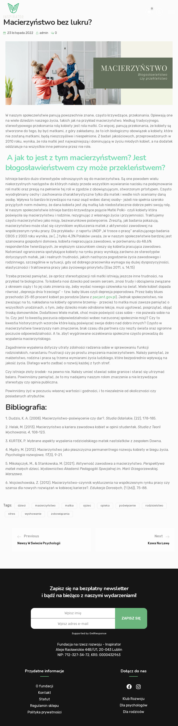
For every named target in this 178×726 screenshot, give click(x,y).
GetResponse (97, 633)
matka (69, 505)
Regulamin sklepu (44, 706)
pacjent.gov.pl (104, 297)
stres (11, 513)
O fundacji (44, 686)
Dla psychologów (133, 705)
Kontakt (44, 693)
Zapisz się (131, 618)
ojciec (87, 505)
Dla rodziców (133, 712)
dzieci (22, 505)
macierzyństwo (45, 505)
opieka (105, 505)
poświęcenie (127, 505)
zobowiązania (60, 513)
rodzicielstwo (154, 505)
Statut (44, 699)
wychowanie (33, 513)
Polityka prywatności (45, 712)
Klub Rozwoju (134, 699)
